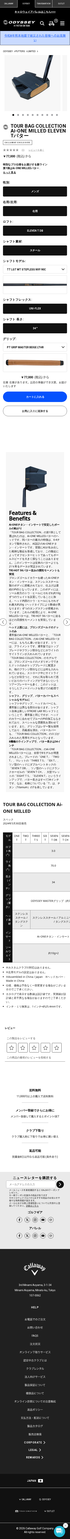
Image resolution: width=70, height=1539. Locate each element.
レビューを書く (36, 150)
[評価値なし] (12, 150)
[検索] (42, 23)
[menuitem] (51, 23)
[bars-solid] (62, 23)
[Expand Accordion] (44, 1442)
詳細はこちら (32, 1206)
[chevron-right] (60, 1184)
